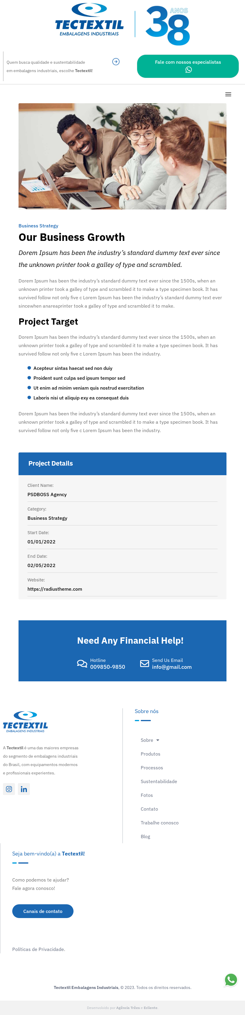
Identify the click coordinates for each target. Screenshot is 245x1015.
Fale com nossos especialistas (188, 62)
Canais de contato (42, 911)
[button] (228, 94)
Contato (149, 809)
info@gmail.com (172, 666)
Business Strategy (38, 226)
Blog (145, 836)
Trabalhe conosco (160, 823)
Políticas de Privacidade (38, 949)
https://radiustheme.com (54, 589)
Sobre (147, 740)
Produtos (150, 754)
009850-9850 (107, 666)
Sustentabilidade (159, 781)
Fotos (147, 795)
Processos (152, 768)
